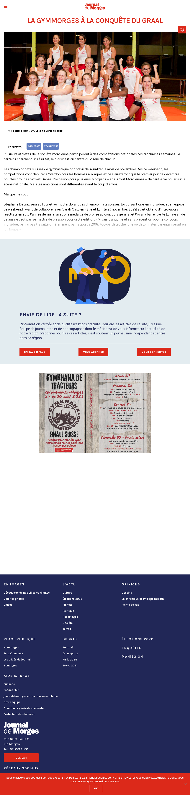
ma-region (132, 657)
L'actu (69, 584)
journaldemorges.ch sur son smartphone (31, 696)
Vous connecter (154, 352)
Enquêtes (132, 648)
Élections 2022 (137, 639)
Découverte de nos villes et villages (27, 592)
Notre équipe (12, 702)
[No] (185, 784)
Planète (67, 604)
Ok (96, 788)
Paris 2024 (70, 659)
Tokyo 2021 (70, 665)
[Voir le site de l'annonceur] (95, 413)
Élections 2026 (72, 598)
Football (68, 647)
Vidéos (8, 604)
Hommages (11, 647)
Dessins (127, 592)
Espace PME (11, 690)
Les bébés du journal (17, 659)
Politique (68, 611)
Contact (21, 757)
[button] (5, 6)
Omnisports (70, 653)
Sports (70, 639)
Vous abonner (93, 352)
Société (68, 623)
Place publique (20, 639)
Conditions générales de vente (24, 708)
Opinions (131, 584)
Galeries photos (14, 598)
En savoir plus (34, 352)
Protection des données (19, 714)
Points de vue (130, 604)
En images (14, 584)
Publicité (9, 684)
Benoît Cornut (23, 131)
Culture (67, 592)
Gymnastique (51, 146)
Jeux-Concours (13, 653)
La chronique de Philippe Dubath (143, 598)
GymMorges (33, 146)
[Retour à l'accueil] (21, 729)
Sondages (10, 665)
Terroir (67, 629)
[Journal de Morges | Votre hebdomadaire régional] (95, 6)
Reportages (70, 616)
